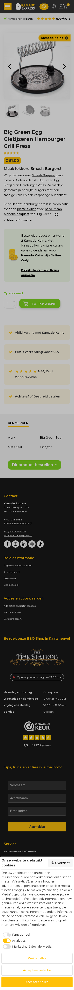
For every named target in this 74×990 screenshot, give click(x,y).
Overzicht (62, 863)
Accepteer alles (37, 982)
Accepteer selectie (37, 970)
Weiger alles (37, 958)
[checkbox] (15, 935)
